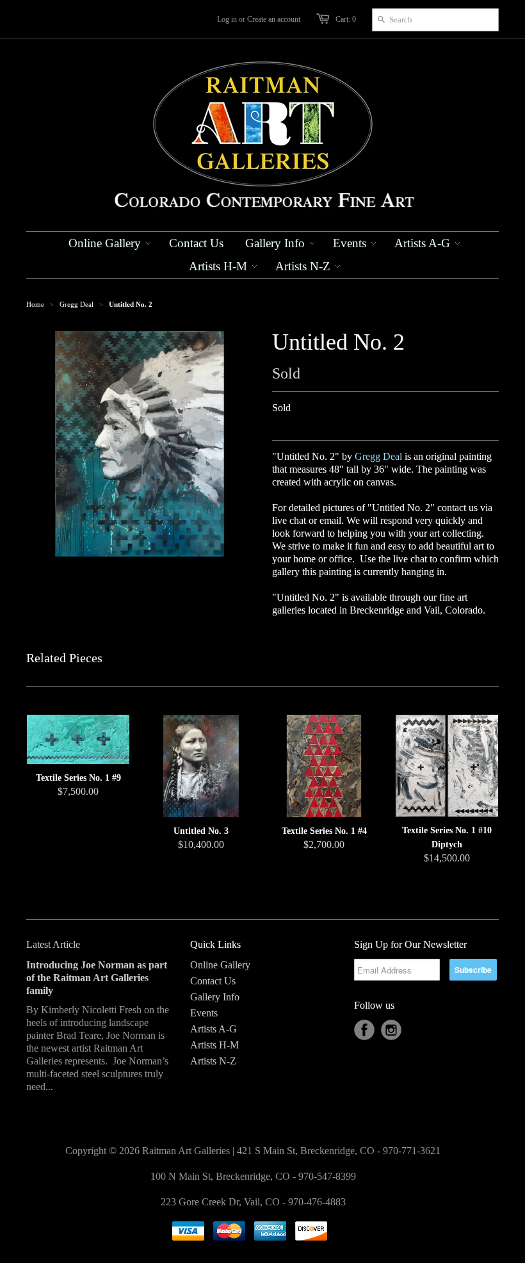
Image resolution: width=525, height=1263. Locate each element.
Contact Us (213, 980)
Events (204, 1012)
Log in (227, 19)
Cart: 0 (345, 19)
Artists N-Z (213, 1060)
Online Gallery (220, 964)
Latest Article (53, 944)
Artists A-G (213, 1028)
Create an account (273, 19)
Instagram (391, 1030)
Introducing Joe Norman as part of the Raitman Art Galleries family (96, 977)
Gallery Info (214, 996)
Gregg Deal (76, 304)
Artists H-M (214, 1044)
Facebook (364, 1030)
